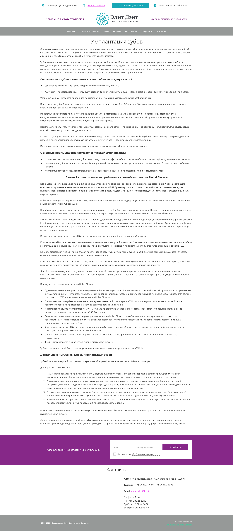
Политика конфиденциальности (179, 524)
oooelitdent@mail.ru (141, 491)
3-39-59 (96, 5)
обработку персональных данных (146, 454)
